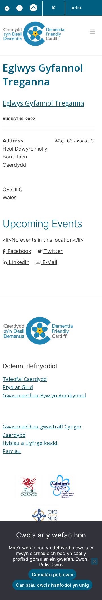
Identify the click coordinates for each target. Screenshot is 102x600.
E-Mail (49, 262)
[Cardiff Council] (29, 496)
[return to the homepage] (34, 47)
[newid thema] (54, 7)
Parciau (12, 451)
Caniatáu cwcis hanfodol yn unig (52, 585)
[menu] (92, 32)
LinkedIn (18, 262)
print (77, 7)
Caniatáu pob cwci (52, 574)
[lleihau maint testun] (7, 8)
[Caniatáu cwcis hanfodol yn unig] (94, 561)
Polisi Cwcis (51, 565)
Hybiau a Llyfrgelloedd (30, 442)
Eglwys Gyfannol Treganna (43, 103)
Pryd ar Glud (18, 387)
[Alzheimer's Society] (62, 496)
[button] (19, 8)
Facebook (18, 251)
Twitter (53, 251)
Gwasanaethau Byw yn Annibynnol (44, 395)
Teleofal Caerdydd (25, 379)
